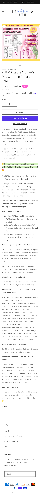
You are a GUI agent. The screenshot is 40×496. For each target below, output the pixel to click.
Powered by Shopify (26, 492)
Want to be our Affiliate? (13, 436)
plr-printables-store (17, 492)
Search (6, 431)
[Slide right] (24, 65)
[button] (2, 12)
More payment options (20, 123)
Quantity (4, 99)
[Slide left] (15, 65)
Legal (6, 446)
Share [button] (6, 407)
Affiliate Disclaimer (11, 441)
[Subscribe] (33, 474)
